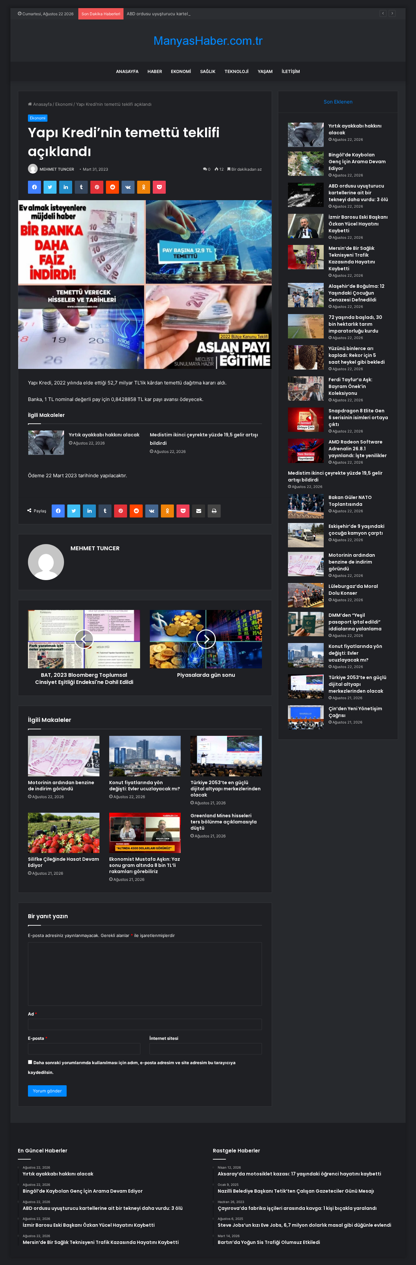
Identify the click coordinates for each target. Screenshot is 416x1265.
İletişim (291, 71)
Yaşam (265, 71)
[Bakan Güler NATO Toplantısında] (306, 506)
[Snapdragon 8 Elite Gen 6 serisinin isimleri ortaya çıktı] (306, 419)
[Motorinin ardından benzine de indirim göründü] (63, 756)
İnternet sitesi (164, 1038)
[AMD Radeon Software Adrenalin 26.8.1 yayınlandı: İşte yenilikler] (306, 451)
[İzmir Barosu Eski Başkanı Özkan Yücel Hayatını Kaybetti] (306, 226)
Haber (155, 71)
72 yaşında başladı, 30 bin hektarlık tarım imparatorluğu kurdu (355, 324)
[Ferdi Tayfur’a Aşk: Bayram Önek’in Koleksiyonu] (306, 388)
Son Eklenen (338, 102)
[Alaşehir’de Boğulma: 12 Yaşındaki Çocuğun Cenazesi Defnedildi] (306, 295)
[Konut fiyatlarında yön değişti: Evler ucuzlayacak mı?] (145, 756)
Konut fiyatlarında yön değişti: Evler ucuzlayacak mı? (144, 785)
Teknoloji (237, 71)
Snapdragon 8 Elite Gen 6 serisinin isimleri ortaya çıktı (358, 417)
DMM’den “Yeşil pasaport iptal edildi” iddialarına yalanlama (355, 622)
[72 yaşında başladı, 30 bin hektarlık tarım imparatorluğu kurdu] (306, 326)
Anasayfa (127, 71)
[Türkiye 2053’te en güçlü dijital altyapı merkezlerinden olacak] (226, 756)
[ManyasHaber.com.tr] (208, 41)
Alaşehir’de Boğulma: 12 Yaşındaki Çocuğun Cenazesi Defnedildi (356, 293)
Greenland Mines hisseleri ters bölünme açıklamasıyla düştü (223, 821)
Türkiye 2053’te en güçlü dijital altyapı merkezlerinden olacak (225, 788)
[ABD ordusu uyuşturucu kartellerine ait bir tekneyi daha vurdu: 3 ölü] (306, 195)
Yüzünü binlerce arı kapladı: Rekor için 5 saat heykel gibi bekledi (357, 355)
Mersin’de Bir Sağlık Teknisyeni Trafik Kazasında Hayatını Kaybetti (352, 258)
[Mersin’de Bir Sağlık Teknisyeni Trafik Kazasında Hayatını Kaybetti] (306, 257)
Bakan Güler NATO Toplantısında (350, 500)
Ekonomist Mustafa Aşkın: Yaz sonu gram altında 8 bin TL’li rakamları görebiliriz (144, 865)
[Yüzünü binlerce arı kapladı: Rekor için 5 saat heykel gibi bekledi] (306, 357)
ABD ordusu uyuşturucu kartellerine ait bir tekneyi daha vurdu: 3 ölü (196, 13)
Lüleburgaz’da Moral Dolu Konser (353, 589)
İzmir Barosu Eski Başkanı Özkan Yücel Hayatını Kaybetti (358, 224)
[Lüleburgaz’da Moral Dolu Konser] (306, 595)
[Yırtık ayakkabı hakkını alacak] (46, 443)
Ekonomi (181, 71)
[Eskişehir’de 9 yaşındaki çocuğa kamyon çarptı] (306, 535)
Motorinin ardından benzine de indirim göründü (61, 785)
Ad (32, 1013)
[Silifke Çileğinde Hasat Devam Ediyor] (63, 833)
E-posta (37, 1038)
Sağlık (207, 71)
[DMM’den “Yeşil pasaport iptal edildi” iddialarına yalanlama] (306, 624)
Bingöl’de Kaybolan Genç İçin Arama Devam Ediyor (357, 162)
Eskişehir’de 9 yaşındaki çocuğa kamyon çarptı (356, 529)
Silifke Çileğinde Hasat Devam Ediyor (63, 862)
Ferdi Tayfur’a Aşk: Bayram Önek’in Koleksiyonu (350, 386)
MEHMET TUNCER (57, 169)
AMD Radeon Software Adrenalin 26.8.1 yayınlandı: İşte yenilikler (358, 449)
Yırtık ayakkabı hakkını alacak (104, 435)
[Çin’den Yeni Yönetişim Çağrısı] (306, 717)
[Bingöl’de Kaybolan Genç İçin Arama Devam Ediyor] (306, 164)
